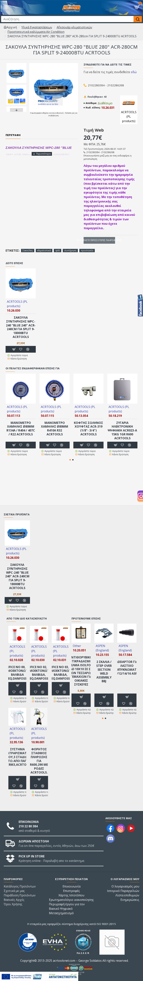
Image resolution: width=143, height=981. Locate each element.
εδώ (134, 72)
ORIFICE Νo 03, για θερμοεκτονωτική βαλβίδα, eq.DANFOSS (60, 673)
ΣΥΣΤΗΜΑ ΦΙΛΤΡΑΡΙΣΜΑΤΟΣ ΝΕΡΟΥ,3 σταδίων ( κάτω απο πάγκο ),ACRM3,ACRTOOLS (17, 757)
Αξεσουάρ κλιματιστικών (74, 27)
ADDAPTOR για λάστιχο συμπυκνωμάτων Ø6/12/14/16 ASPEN (127, 667)
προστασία (87, 250)
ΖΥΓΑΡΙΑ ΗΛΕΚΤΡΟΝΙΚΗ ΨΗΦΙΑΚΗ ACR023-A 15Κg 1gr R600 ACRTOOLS (122, 430)
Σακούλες (28, 250)
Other (77, 646)
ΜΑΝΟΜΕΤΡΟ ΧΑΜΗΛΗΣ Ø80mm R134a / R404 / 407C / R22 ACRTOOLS (21, 428)
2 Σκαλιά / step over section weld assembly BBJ (104, 671)
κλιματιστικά (44, 250)
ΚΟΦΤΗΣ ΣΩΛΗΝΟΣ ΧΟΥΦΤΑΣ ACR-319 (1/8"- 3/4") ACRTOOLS (88, 428)
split (57, 250)
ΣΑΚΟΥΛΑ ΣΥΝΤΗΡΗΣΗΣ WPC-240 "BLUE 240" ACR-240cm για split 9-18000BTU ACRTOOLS (21, 327)
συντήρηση (70, 250)
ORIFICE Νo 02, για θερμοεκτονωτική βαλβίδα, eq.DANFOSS (38, 673)
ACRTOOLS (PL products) (17, 304)
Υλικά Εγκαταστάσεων (36, 27)
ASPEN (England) (102, 648)
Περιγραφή (13, 135)
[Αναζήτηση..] (138, 19)
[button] (16, 64)
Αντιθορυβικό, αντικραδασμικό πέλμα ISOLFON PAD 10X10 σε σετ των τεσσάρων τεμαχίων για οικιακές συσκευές (81, 670)
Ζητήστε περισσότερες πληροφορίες (99, 240)
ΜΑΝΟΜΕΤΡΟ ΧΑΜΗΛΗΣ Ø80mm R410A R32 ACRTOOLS (54, 428)
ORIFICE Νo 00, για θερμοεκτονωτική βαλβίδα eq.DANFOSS (17, 673)
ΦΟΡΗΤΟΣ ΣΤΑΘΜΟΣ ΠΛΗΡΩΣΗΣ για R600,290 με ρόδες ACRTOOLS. (39, 760)
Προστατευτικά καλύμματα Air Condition (35, 32)
